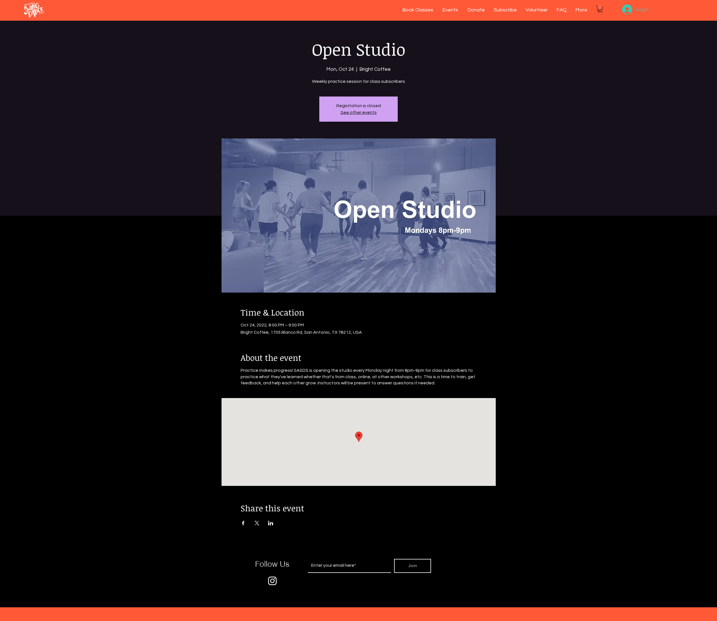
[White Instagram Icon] (272, 581)
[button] (600, 9)
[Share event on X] (257, 523)
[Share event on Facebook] (243, 523)
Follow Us (272, 564)
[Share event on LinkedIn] (270, 523)
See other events (359, 112)
